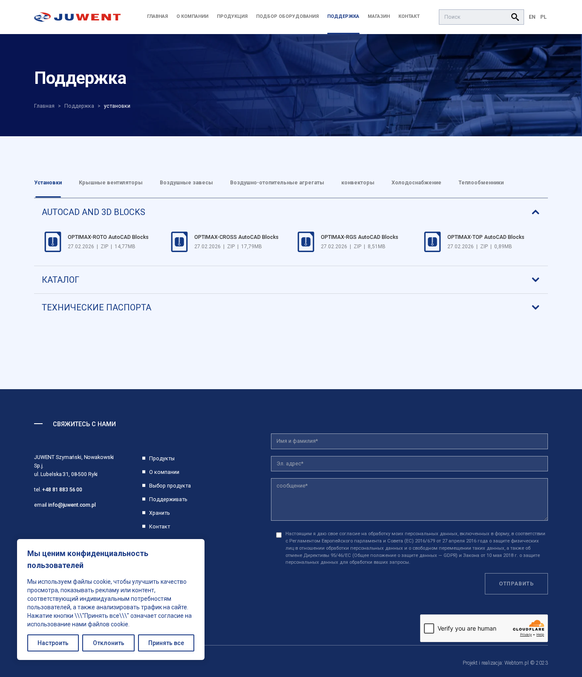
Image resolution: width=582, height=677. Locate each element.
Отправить (516, 583)
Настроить (53, 643)
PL (543, 17)
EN (532, 17)
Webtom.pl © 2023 (526, 663)
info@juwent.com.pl (72, 505)
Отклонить (108, 643)
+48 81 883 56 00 (62, 489)
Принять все (166, 643)
